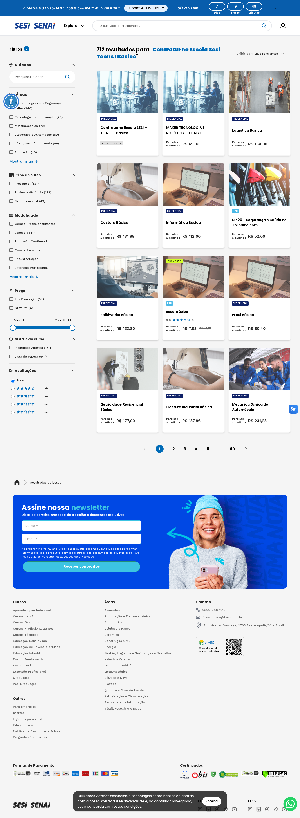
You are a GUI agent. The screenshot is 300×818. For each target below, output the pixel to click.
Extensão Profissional (31, 267)
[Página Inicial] (18, 482)
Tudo (20, 380)
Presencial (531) (27, 183)
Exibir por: (245, 53)
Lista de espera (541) (31, 356)
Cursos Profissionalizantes (35, 224)
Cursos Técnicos (27, 250)
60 (232, 448)
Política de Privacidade (122, 801)
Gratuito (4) (24, 308)
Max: (58, 320)
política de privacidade (78, 556)
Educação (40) (26, 152)
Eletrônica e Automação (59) (37, 134)
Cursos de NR (25, 232)
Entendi (211, 801)
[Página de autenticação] (283, 26)
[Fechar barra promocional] (275, 8)
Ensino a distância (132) (33, 192)
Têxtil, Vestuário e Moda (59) (37, 143)
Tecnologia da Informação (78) (39, 117)
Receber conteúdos (81, 566)
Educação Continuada (32, 241)
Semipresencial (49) (30, 201)
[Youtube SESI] (234, 809)
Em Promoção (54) (29, 299)
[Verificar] (274, 774)
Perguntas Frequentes (30, 737)
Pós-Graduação (26, 259)
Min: (17, 320)
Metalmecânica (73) (30, 126)
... (219, 448)
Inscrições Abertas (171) (33, 347)
